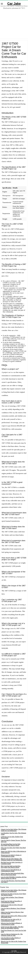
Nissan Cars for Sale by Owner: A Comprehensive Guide (11, 855)
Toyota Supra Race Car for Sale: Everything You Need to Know (10, 844)
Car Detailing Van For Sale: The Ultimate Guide (13, 833)
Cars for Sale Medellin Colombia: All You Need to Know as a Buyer (13, 877)
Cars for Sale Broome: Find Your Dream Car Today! (13, 881)
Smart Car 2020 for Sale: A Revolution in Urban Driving (13, 851)
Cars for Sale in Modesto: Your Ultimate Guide (13, 908)
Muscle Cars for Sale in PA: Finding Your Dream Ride (13, 942)
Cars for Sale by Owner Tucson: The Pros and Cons (13, 840)
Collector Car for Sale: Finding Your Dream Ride (12, 837)
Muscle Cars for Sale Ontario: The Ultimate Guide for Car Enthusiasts (11, 859)
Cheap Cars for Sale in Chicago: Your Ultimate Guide (12, 912)
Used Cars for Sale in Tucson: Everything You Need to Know (13, 894)
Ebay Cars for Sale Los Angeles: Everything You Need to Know (11, 866)
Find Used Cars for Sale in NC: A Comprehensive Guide (11, 919)
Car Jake (14, 3)
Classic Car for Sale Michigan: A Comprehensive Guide (11, 870)
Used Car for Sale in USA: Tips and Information (11, 905)
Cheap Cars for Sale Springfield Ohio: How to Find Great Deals (12, 873)
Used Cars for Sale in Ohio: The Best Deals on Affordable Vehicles (12, 927)
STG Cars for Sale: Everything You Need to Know (13, 848)
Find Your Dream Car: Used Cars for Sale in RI (13, 931)
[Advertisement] (14, 24)
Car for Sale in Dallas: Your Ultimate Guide (12, 897)
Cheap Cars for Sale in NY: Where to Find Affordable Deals (13, 916)
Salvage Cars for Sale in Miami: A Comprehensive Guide (11, 923)
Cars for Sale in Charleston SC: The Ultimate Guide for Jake (12, 934)
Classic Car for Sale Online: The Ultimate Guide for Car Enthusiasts (13, 829)
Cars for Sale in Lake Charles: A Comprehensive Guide (11, 938)
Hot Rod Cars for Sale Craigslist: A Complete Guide (11, 862)
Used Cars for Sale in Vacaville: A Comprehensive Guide (11, 901)
